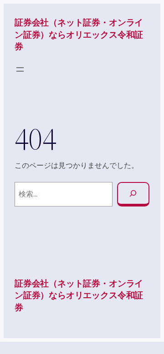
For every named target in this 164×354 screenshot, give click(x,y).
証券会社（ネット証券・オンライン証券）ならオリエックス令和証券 (79, 34)
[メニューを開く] (20, 69)
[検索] (133, 194)
